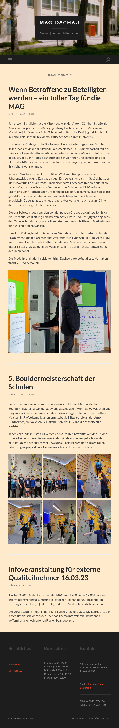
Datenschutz (15, 670)
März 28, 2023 (17, 394)
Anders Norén (90, 718)
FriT (31, 114)
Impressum (14, 664)
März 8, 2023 (16, 585)
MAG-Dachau (60, 22)
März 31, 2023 (17, 114)
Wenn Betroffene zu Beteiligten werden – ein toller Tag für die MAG (57, 97)
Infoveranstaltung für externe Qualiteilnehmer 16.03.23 (54, 573)
